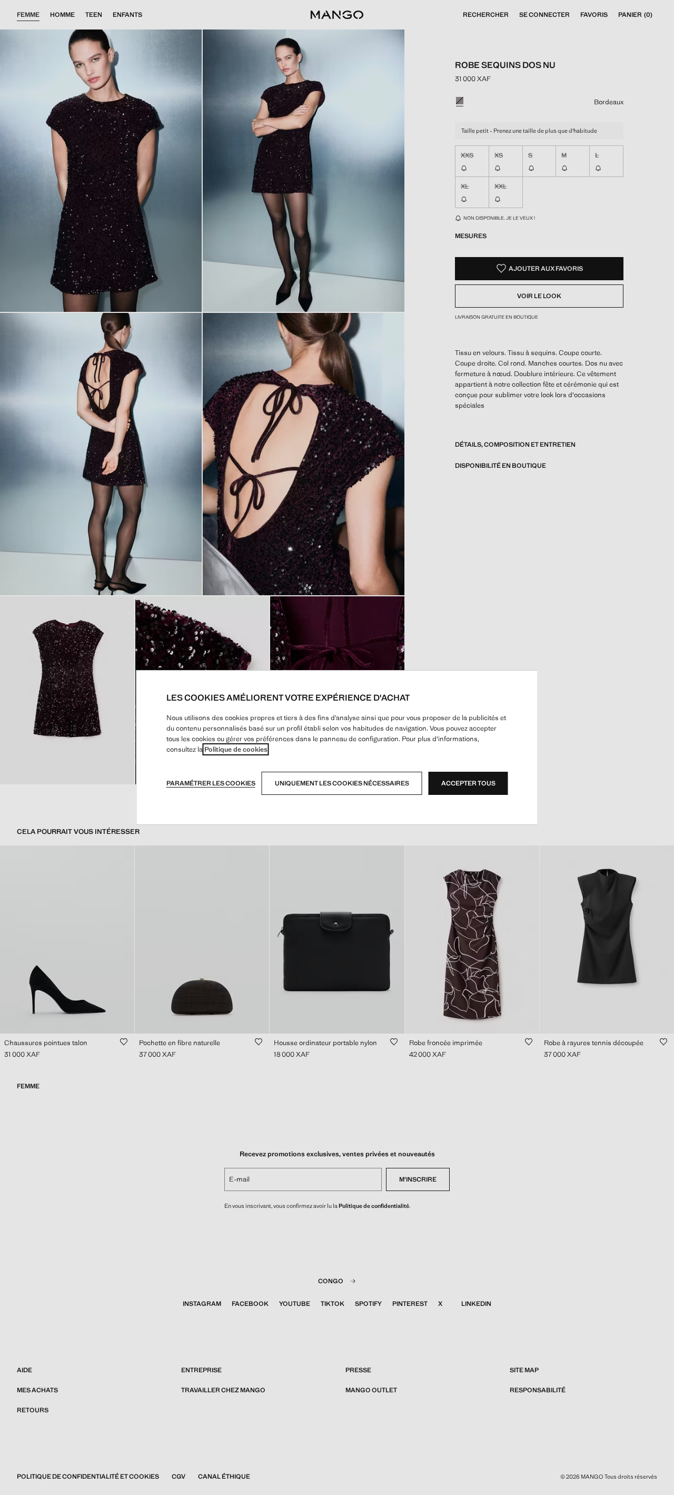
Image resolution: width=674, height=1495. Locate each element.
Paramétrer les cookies (210, 783)
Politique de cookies (235, 749)
